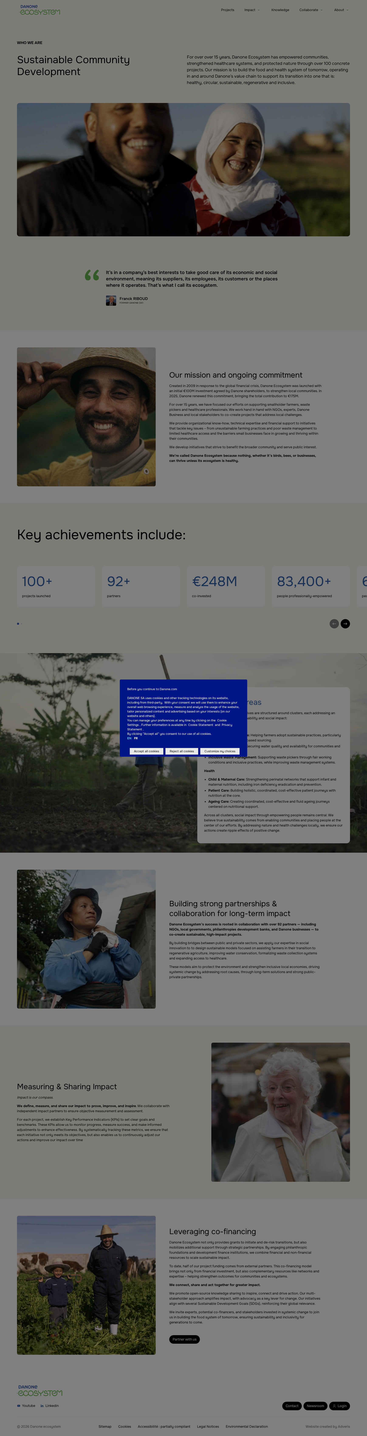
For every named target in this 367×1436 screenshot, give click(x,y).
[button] (139, 725)
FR (136, 738)
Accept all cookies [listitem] (146, 751)
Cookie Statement (201, 725)
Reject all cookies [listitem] (182, 751)
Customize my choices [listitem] (220, 751)
